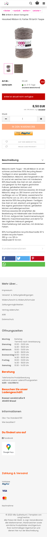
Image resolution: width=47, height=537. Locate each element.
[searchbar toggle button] (30, 3)
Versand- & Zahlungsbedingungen (17, 295)
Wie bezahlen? (8, 422)
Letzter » (37, 10)
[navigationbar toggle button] (43, 3)
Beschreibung (10, 160)
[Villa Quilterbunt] (5, 3)
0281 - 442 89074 (10, 383)
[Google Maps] (23, 448)
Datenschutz (8, 319)
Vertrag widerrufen (10, 310)
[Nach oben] (40, 533)
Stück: (4, 114)
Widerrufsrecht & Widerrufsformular (18, 300)
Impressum (7, 290)
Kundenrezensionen (14, 248)
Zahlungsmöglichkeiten (12, 304)
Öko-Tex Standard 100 (12, 418)
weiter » (26, 10)
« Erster (6, 10)
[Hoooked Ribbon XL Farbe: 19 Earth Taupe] (23, 43)
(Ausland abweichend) (31, 88)
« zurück (16, 10)
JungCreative (23, 517)
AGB (4, 314)
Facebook (8, 438)
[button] (9, 258)
